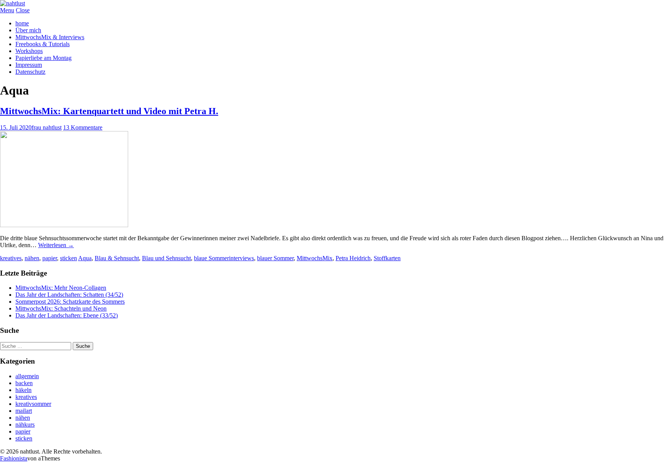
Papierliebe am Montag (43, 58)
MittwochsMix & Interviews (49, 37)
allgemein (27, 376)
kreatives (11, 258)
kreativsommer (33, 404)
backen (24, 383)
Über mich (28, 30)
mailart (23, 410)
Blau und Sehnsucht (166, 258)
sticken (68, 258)
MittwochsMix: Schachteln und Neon (61, 308)
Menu (7, 10)
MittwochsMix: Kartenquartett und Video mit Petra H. (109, 111)
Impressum (28, 64)
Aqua (85, 258)
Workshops (29, 51)
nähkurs (25, 424)
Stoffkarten (387, 258)
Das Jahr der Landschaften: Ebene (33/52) (66, 315)
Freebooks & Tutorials (42, 44)
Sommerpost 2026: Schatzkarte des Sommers (70, 301)
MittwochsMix (314, 258)
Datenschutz (30, 71)
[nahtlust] (12, 3)
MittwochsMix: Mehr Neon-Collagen (60, 287)
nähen (32, 258)
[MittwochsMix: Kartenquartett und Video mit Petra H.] (64, 225)
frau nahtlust (47, 127)
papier (49, 258)
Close (23, 10)
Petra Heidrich (353, 258)
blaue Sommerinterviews (224, 258)
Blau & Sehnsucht (117, 258)
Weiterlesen (56, 245)
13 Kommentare (82, 127)
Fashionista (13, 458)
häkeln (23, 390)
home (22, 23)
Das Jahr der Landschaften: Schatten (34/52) (69, 294)
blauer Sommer (275, 258)
